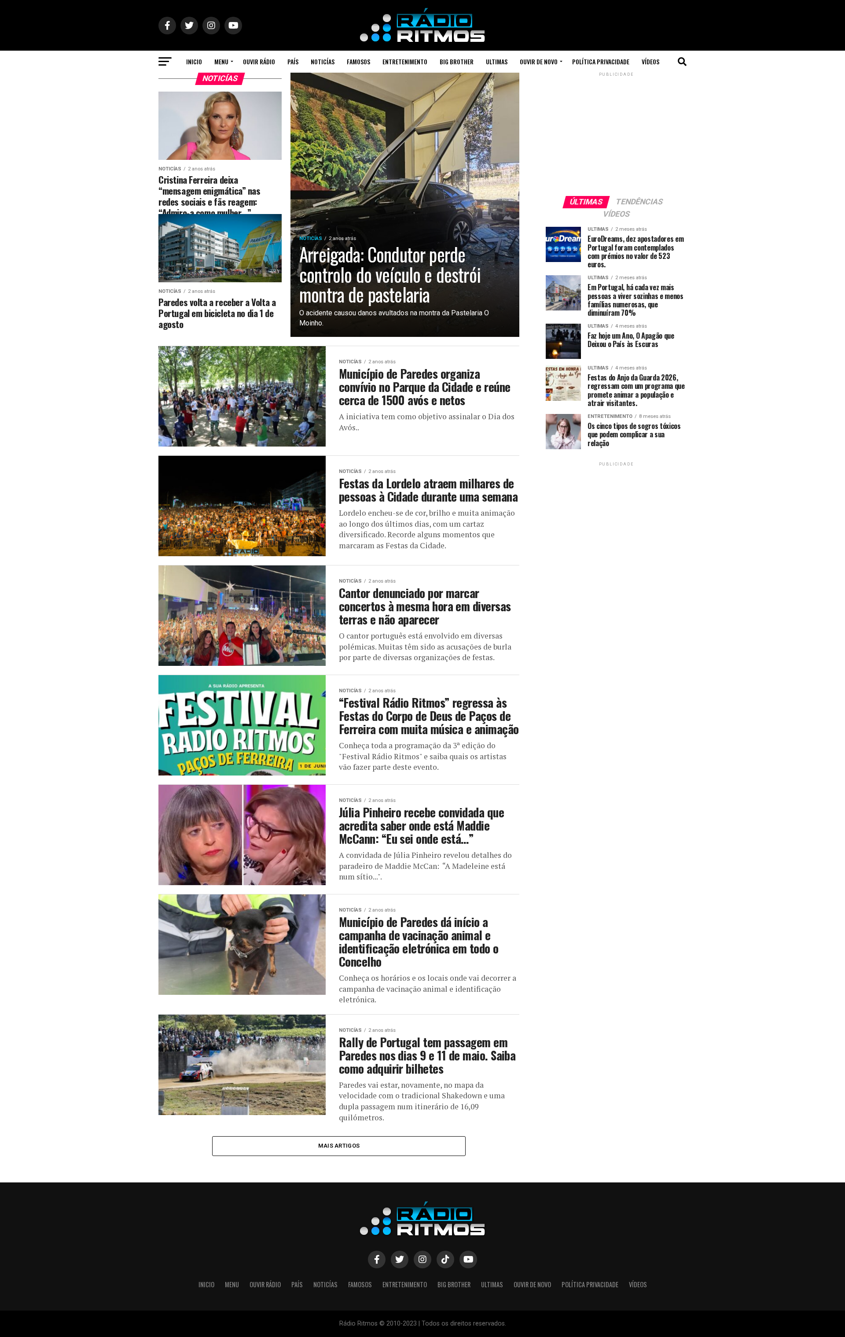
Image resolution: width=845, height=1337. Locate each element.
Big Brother (457, 61)
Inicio (194, 61)
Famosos (358, 61)
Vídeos (650, 61)
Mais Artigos (339, 1145)
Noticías (322, 61)
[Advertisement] (616, 133)
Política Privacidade (600, 61)
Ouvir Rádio (259, 61)
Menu (221, 61)
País (292, 61)
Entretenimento (404, 61)
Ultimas (496, 61)
